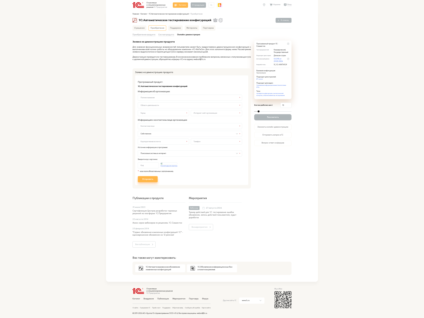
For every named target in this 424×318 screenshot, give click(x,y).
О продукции (198, 5)
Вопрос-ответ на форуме (273, 143)
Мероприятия (178, 299)
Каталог (144, 14)
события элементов (269, 95)
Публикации (163, 299)
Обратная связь (177, 308)
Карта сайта (206, 308)
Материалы (191, 28)
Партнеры (194, 299)
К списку (285, 20)
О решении (139, 28)
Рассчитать (273, 117)
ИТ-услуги (259, 79)
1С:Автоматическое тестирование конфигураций (169, 14)
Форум (205, 299)
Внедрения (149, 299)
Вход (289, 5)
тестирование (280, 95)
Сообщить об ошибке (192, 308)
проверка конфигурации (264, 93)
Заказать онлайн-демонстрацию (272, 127)
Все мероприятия (199, 227)
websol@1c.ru (202, 313)
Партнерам (208, 28)
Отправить (147, 179)
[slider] (259, 111)
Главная (135, 14)
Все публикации (142, 244)
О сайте (135, 308)
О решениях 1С (145, 308)
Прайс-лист (156, 308)
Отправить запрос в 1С (272, 135)
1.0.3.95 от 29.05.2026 (278, 60)
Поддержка (175, 28)
